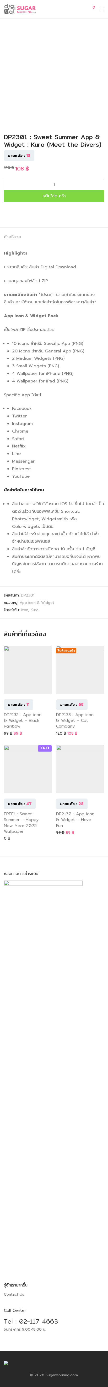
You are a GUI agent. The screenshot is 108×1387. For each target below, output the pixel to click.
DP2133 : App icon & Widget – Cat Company (75, 720)
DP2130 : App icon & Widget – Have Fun (75, 820)
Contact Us (14, 1294)
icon (24, 610)
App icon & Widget (37, 602)
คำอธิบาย (12, 237)
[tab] (54, 237)
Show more (11, 733)
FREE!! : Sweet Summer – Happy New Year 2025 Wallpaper (21, 823)
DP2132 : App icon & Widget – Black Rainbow (22, 720)
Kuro (35, 610)
